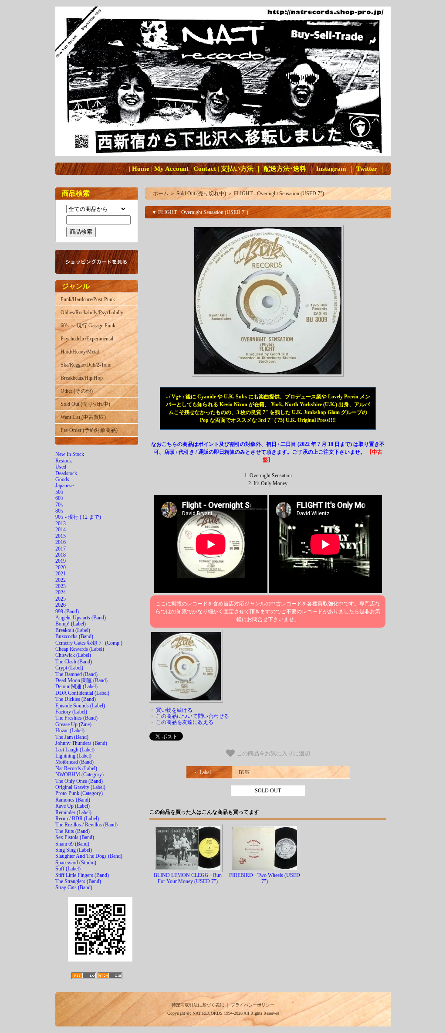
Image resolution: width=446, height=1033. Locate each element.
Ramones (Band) (72, 800)
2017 (60, 549)
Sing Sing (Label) (73, 850)
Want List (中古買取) (83, 417)
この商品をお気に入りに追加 (272, 753)
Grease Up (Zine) (73, 724)
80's (59, 511)
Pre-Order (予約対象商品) (89, 430)
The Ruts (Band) (72, 831)
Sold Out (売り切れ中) (85, 404)
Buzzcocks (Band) (74, 636)
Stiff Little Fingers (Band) (82, 875)
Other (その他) (77, 391)
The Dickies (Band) (75, 699)
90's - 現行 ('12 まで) (78, 517)
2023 (60, 586)
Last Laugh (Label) (75, 750)
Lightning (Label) (73, 756)
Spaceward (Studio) (75, 863)
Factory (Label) (71, 712)
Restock (63, 461)
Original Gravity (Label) (80, 787)
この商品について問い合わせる (192, 716)
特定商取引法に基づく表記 (198, 1004)
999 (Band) (67, 611)
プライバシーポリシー (252, 1004)
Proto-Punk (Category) (79, 793)
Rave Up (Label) (72, 806)
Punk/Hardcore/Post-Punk (88, 299)
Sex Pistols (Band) (74, 837)
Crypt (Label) (69, 668)
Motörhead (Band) (74, 762)
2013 (60, 523)
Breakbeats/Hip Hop (82, 378)
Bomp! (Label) (70, 624)
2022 (60, 580)
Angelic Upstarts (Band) (80, 618)
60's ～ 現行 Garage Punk (88, 326)
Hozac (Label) (69, 730)
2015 (60, 536)
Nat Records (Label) (76, 768)
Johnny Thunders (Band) (81, 743)
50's (59, 492)
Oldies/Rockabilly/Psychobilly (92, 312)
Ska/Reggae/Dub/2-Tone (86, 365)
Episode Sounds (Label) (80, 706)
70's (59, 505)
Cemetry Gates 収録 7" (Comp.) (88, 643)
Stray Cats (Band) (73, 887)
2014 (60, 530)
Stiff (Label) (68, 869)
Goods (62, 479)
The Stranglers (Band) (78, 881)
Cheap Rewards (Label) (79, 649)
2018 (60, 555)
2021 (60, 574)
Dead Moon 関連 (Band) (81, 680)
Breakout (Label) (72, 630)
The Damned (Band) (76, 674)
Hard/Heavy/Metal (80, 352)
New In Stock (69, 454)
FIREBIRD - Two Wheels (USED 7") (264, 878)
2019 (60, 561)
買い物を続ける (174, 710)
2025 (60, 599)
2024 (60, 592)
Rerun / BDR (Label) (77, 819)
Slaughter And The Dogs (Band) (88, 856)
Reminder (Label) (73, 812)
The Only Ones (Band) (79, 781)
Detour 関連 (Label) (76, 686)
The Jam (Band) (71, 737)
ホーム (161, 193)
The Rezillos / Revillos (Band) (86, 825)
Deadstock (66, 473)
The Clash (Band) (73, 662)
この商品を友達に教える (184, 722)
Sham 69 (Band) (72, 844)
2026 (60, 605)
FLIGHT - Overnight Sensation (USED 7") (279, 193)
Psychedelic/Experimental (87, 339)
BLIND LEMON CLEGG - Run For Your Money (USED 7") (188, 878)
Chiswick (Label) (73, 655)
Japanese (64, 486)
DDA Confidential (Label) (82, 693)
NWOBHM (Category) (79, 774)
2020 (60, 567)
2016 (60, 542)
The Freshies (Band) (76, 718)
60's (59, 498)
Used (60, 467)
